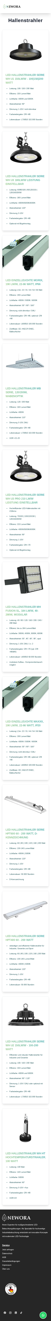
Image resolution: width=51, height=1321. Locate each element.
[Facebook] (5, 1312)
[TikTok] (21, 1312)
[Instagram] (10, 1312)
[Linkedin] (15, 1312)
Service (6, 1245)
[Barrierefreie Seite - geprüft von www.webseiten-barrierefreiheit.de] (13, 1289)
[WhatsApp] (43, 1315)
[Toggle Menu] (48, 6)
